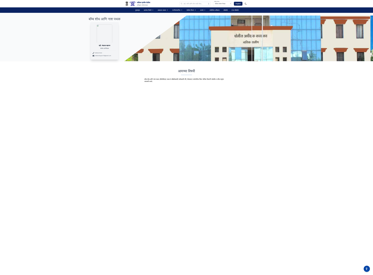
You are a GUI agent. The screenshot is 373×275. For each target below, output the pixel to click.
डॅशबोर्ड (226, 10)
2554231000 (98, 53)
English (238, 3)
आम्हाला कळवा (162, 10)
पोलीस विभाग (190, 10)
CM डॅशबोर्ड (235, 10)
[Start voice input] (208, 3)
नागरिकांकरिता (176, 10)
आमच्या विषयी (147, 10)
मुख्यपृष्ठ (137, 10)
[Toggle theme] (246, 3)
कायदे (201, 10)
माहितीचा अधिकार (215, 10)
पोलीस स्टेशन (216, 1)
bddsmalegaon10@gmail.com (103, 55)
